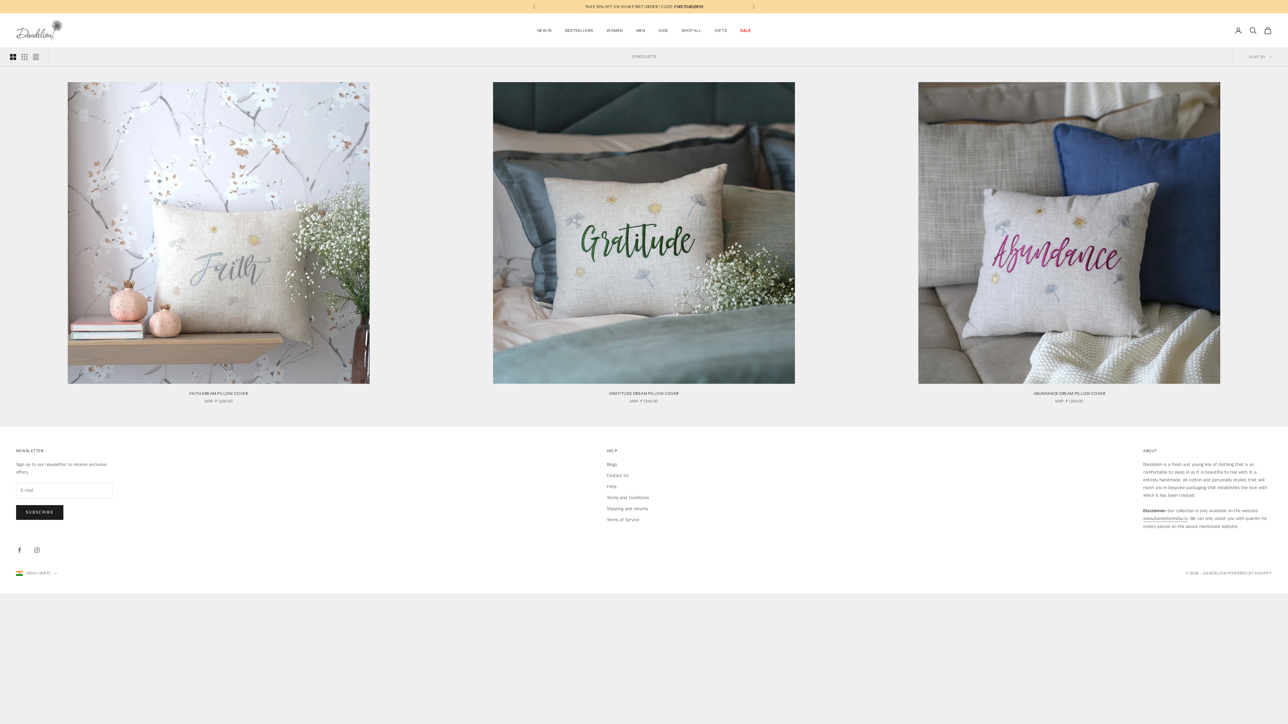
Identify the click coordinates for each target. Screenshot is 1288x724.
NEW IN (544, 30)
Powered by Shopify (1249, 573)
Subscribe (40, 512)
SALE (745, 30)
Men (640, 30)
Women (614, 30)
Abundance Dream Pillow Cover (1069, 393)
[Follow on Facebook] (19, 550)
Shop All (691, 30)
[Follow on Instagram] (37, 550)
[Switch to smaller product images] (24, 57)
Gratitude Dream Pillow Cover (644, 393)
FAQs (611, 486)
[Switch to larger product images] (13, 57)
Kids (663, 30)
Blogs (612, 464)
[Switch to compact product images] (36, 57)
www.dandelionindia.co (1165, 518)
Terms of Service (623, 520)
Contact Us (618, 475)
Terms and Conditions (628, 497)
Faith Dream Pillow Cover (219, 393)
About (1150, 450)
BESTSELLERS (579, 30)
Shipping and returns (627, 508)
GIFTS (721, 30)
